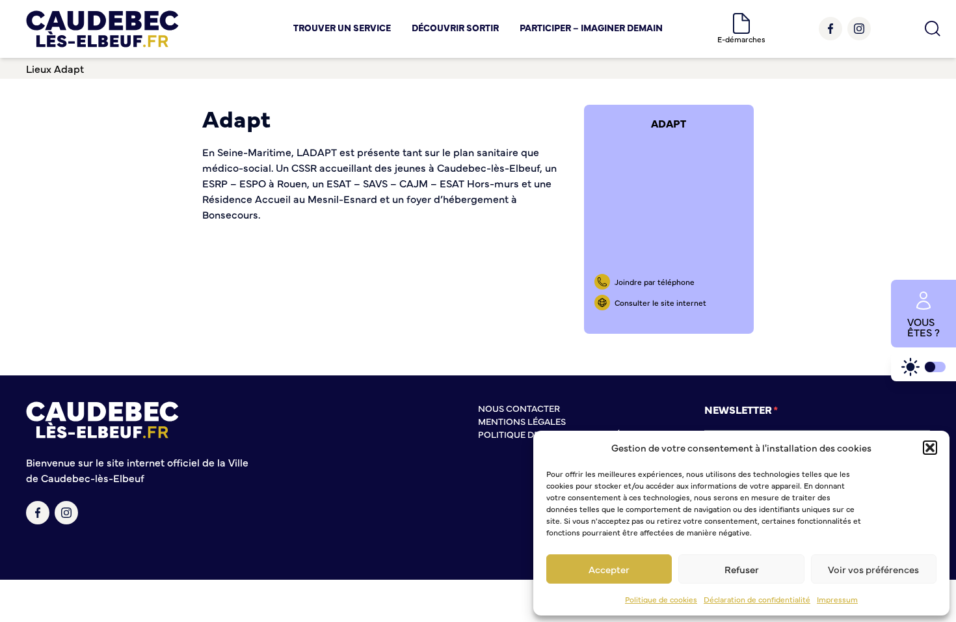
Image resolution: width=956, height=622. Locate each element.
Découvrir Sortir (455, 27)
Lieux (38, 68)
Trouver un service (342, 27)
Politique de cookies (661, 599)
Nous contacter (519, 407)
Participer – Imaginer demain (591, 27)
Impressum (837, 599)
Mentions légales (522, 420)
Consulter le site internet (660, 302)
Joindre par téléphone (655, 282)
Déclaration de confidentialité (757, 599)
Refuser (741, 569)
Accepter (609, 569)
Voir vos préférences (873, 569)
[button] (929, 447)
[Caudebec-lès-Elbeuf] (102, 28)
